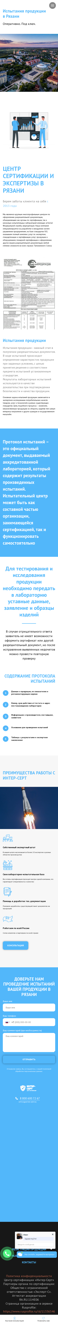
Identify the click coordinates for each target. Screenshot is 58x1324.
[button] (15, 945)
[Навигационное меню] (52, 5)
